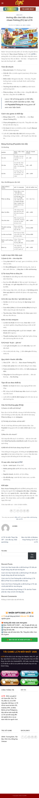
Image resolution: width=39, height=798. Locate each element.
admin (28, 25)
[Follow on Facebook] (22, 737)
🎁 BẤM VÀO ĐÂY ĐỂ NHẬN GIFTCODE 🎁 (19, 639)
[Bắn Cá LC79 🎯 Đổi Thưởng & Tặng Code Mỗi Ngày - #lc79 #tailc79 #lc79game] (19, 3)
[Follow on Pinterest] (29, 737)
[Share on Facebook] (14, 510)
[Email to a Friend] (21, 510)
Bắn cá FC (19, 15)
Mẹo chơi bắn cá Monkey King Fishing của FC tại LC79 (29, 540)
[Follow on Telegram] (35, 737)
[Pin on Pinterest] (24, 510)
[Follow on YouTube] (32, 737)
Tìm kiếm (4, 550)
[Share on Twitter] (17, 510)
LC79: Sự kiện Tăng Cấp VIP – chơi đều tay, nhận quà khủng (9, 540)
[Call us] (25, 737)
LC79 (33, 54)
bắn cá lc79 (19, 519)
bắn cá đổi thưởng (32, 517)
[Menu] (2, 3)
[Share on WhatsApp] (11, 510)
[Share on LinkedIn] (27, 510)
